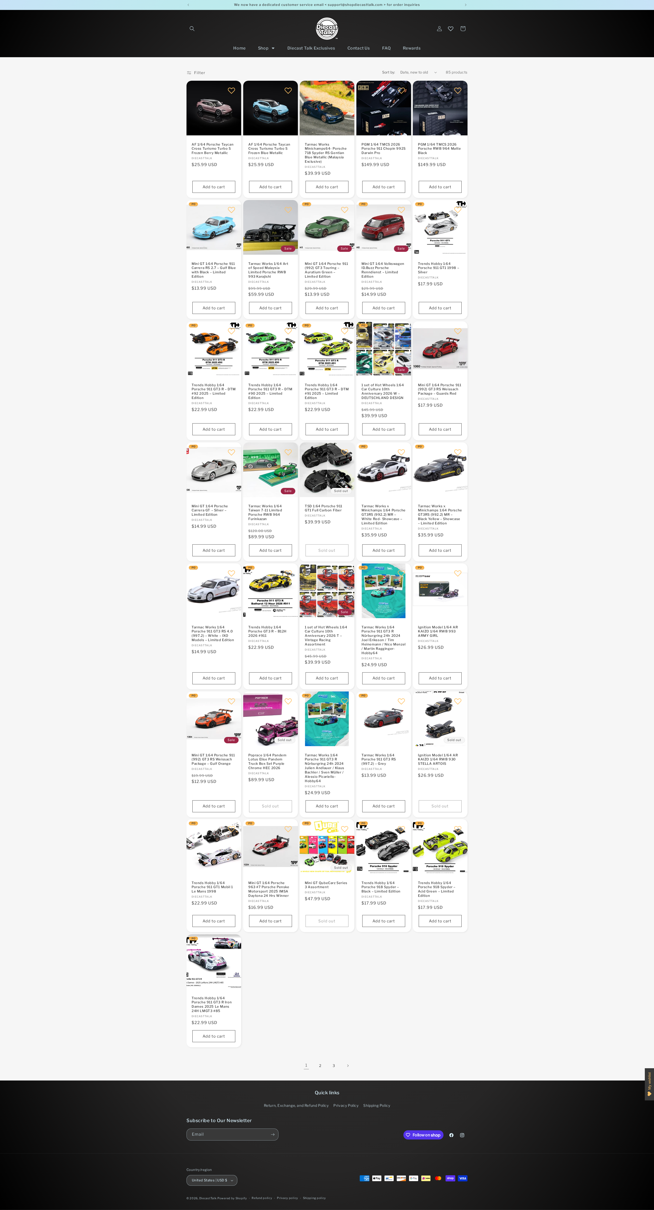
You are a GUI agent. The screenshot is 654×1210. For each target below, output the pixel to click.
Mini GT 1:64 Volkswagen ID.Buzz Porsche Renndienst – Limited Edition (382, 270)
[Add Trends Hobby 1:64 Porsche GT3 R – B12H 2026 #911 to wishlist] (288, 573)
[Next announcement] (465, 5)
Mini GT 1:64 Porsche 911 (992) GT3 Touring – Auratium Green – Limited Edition (326, 270)
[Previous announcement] (188, 5)
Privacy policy (287, 1198)
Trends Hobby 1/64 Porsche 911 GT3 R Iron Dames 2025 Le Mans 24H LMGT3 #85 (212, 1004)
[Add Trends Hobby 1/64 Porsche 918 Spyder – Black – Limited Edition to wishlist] (401, 829)
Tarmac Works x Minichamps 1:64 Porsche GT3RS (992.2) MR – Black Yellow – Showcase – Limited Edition (440, 514)
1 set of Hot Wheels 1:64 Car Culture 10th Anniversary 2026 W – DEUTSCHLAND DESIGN (382, 391)
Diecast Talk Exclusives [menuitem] (311, 48)
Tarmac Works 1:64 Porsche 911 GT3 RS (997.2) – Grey (378, 759)
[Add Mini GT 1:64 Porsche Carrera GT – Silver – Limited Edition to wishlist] (231, 452)
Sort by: (388, 72)
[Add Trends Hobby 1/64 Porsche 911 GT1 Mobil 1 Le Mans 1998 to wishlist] (231, 829)
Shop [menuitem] (263, 48)
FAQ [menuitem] (386, 48)
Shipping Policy (376, 1105)
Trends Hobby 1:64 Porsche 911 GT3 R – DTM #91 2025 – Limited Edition (327, 391)
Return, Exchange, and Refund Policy (296, 1105)
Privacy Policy (345, 1105)
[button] (192, 28)
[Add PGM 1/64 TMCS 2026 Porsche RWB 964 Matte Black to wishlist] (458, 90)
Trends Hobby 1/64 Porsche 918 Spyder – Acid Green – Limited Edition (437, 889)
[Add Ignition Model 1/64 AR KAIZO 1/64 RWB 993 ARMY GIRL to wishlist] (458, 573)
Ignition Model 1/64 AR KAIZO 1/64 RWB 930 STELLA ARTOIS (438, 759)
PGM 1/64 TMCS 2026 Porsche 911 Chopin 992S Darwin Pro (383, 148)
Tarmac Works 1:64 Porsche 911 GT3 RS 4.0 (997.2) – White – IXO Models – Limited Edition (213, 633)
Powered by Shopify (232, 1198)
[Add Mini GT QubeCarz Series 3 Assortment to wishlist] (344, 829)
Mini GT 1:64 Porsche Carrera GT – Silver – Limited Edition (210, 510)
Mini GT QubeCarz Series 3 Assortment (326, 885)
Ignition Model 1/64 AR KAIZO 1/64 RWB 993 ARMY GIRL (438, 631)
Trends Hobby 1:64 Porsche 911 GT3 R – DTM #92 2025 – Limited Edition (214, 391)
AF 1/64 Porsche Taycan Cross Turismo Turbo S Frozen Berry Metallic (212, 148)
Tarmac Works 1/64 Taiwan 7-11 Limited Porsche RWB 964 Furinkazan (265, 512)
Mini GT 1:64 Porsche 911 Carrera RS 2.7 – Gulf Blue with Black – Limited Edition (214, 270)
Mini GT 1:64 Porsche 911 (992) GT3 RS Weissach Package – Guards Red (439, 389)
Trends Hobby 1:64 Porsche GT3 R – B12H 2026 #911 (267, 631)
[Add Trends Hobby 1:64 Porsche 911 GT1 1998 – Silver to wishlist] (458, 210)
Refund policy (262, 1198)
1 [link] (306, 1065)
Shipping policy (314, 1198)
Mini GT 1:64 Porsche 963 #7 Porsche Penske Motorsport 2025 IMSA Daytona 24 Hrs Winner (268, 889)
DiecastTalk (208, 1198)
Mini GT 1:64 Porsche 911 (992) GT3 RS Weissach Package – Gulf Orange (213, 759)
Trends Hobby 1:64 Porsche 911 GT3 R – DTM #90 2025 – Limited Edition (270, 391)
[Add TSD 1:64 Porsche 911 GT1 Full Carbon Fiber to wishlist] (344, 452)
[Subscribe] (272, 1135)
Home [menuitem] (239, 48)
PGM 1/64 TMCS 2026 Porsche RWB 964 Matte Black (439, 148)
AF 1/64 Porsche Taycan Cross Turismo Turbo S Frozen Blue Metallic (269, 148)
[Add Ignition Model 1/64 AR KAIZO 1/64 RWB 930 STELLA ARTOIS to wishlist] (458, 701)
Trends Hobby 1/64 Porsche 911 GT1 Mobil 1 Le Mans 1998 (212, 887)
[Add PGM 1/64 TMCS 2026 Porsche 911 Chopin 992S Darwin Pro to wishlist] (401, 90)
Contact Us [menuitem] (358, 48)
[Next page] (347, 1065)
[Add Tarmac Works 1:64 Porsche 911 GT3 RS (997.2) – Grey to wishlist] (401, 701)
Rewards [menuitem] (412, 48)
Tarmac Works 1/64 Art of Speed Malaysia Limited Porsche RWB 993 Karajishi (268, 270)
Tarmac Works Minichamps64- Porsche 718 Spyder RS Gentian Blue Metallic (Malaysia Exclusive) (326, 153)
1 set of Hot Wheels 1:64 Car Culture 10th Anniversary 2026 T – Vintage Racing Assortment (326, 635)
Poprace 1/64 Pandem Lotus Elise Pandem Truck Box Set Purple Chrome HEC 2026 (267, 761)
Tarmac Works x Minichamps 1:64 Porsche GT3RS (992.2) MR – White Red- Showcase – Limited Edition (383, 514)
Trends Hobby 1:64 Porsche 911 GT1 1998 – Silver (438, 268)
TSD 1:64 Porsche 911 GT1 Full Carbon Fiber (323, 508)
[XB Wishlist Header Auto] (450, 28)
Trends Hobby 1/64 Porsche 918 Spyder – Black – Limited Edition (381, 887)
